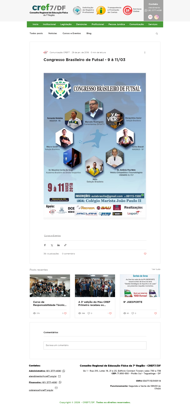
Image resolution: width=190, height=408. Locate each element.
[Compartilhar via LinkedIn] (58, 245)
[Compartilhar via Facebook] (45, 245)
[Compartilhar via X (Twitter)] (51, 245)
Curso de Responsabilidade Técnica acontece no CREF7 (49, 304)
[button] (157, 33)
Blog (89, 33)
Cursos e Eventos (72, 33)
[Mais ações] (144, 52)
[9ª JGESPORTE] (140, 286)
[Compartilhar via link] (65, 245)
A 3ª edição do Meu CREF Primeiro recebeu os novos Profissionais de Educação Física (94, 304)
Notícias (52, 33)
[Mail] (59, 376)
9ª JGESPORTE (132, 302)
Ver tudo (156, 269)
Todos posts (36, 33)
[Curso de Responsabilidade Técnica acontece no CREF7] (50, 286)
